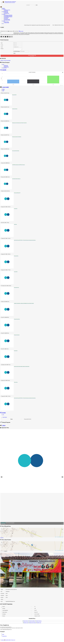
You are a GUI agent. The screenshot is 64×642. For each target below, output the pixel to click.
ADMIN (1, 60)
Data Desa (3, 14)
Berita (3, 64)
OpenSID (62, 550)
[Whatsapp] (12, 36)
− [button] (1, 530)
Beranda (3, 8)
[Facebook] (1, 36)
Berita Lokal (21, 31)
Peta (3, 23)
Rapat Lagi (4, 418)
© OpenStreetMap (59, 550)
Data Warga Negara (7, 20)
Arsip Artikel (5, 87)
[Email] (5, 36)
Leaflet (55, 550)
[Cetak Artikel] (10, 36)
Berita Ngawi (6, 66)
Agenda (3, 412)
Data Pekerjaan (6, 17)
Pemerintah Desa (6, 13)
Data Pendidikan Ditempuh (8, 16)
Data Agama (6, 18)
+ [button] (1, 529)
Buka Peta (1, 537)
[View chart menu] (62, 72)
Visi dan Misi (6, 12)
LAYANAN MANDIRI (6, 60)
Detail (5, 551)
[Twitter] (3, 36)
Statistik (4, 69)
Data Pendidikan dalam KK (8, 15)
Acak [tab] (3, 90)
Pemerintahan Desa (5, 11)
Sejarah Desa (6, 10)
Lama (3, 414)
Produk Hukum (6, 21)
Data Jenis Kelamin (7, 19)
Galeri (3, 425)
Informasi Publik (6, 22)
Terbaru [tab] (3, 89)
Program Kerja (4, 67)
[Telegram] (8, 36)
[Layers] (62, 529)
